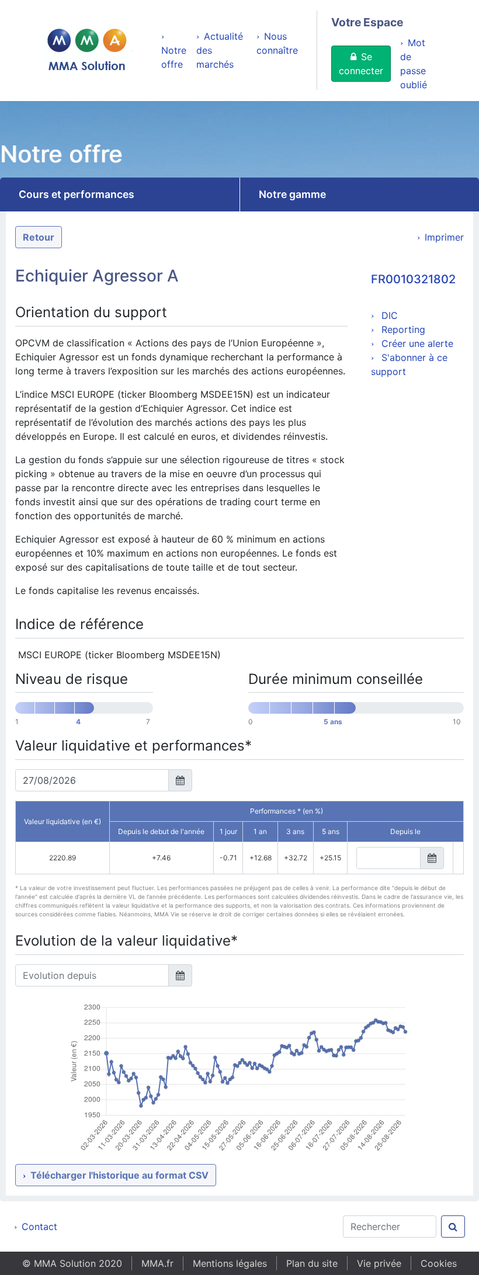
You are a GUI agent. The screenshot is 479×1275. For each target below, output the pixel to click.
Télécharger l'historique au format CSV (119, 1175)
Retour (38, 237)
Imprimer (444, 237)
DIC (388, 315)
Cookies (439, 1263)
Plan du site (312, 1263)
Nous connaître (277, 43)
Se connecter (361, 64)
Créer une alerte (416, 343)
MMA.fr (157, 1263)
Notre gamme (292, 194)
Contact (39, 1226)
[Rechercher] (453, 1226)
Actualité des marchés (219, 50)
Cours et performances (76, 194)
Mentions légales (230, 1263)
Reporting (402, 329)
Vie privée (379, 1263)
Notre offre (173, 57)
